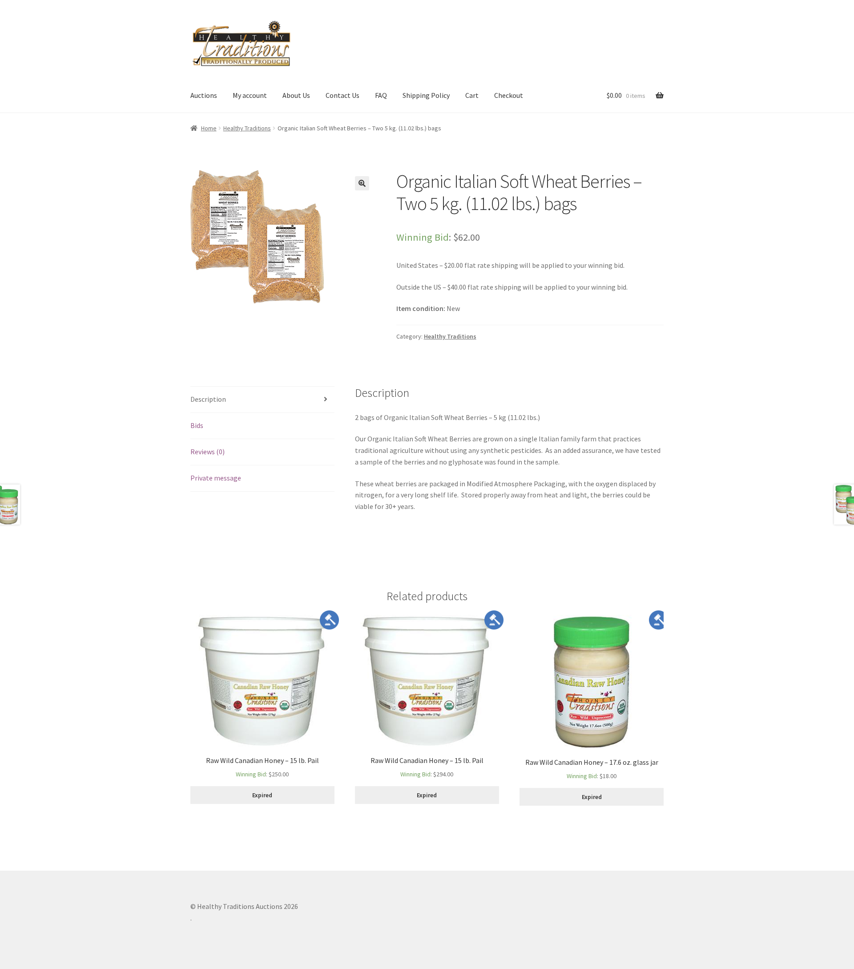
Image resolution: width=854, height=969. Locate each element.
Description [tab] (208, 399)
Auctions (203, 95)
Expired (262, 795)
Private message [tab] (215, 477)
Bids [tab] (196, 425)
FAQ (381, 95)
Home (209, 128)
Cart (472, 95)
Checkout (508, 95)
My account (250, 95)
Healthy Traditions (247, 128)
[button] (362, 183)
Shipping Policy (426, 95)
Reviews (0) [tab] (207, 451)
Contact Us (342, 95)
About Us (296, 95)
